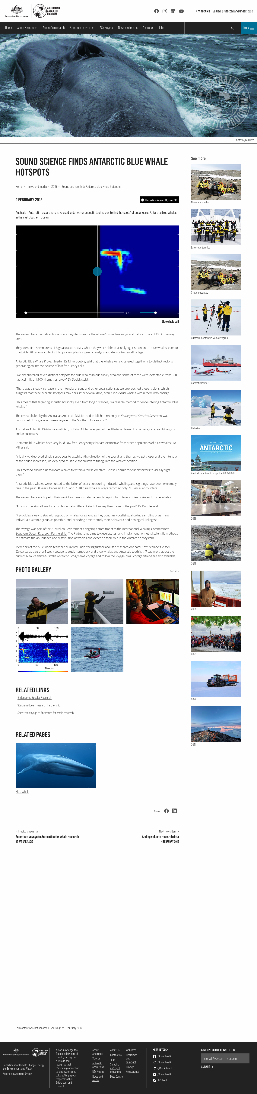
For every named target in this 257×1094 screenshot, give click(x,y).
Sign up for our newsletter (218, 1050)
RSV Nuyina (106, 28)
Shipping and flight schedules (115, 1067)
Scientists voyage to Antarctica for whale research (45, 713)
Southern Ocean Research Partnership (41, 533)
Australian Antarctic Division (17, 1074)
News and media (128, 28)
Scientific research (54, 28)
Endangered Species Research (34, 697)
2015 (54, 186)
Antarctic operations (82, 28)
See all (173, 571)
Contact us (116, 1055)
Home (8, 28)
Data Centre (116, 1076)
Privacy (130, 1067)
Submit (205, 1067)
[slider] (74, 313)
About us (148, 28)
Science (96, 1058)
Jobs (161, 28)
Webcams (131, 1050)
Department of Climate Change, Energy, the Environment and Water (23, 1066)
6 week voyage (54, 551)
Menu (246, 28)
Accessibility (132, 1071)
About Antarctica (27, 28)
